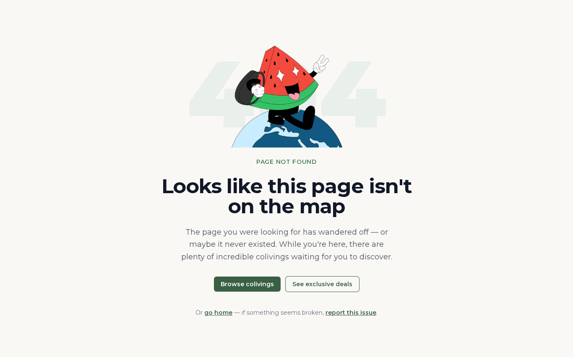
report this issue (351, 312)
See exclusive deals (322, 284)
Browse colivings (247, 284)
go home (218, 312)
